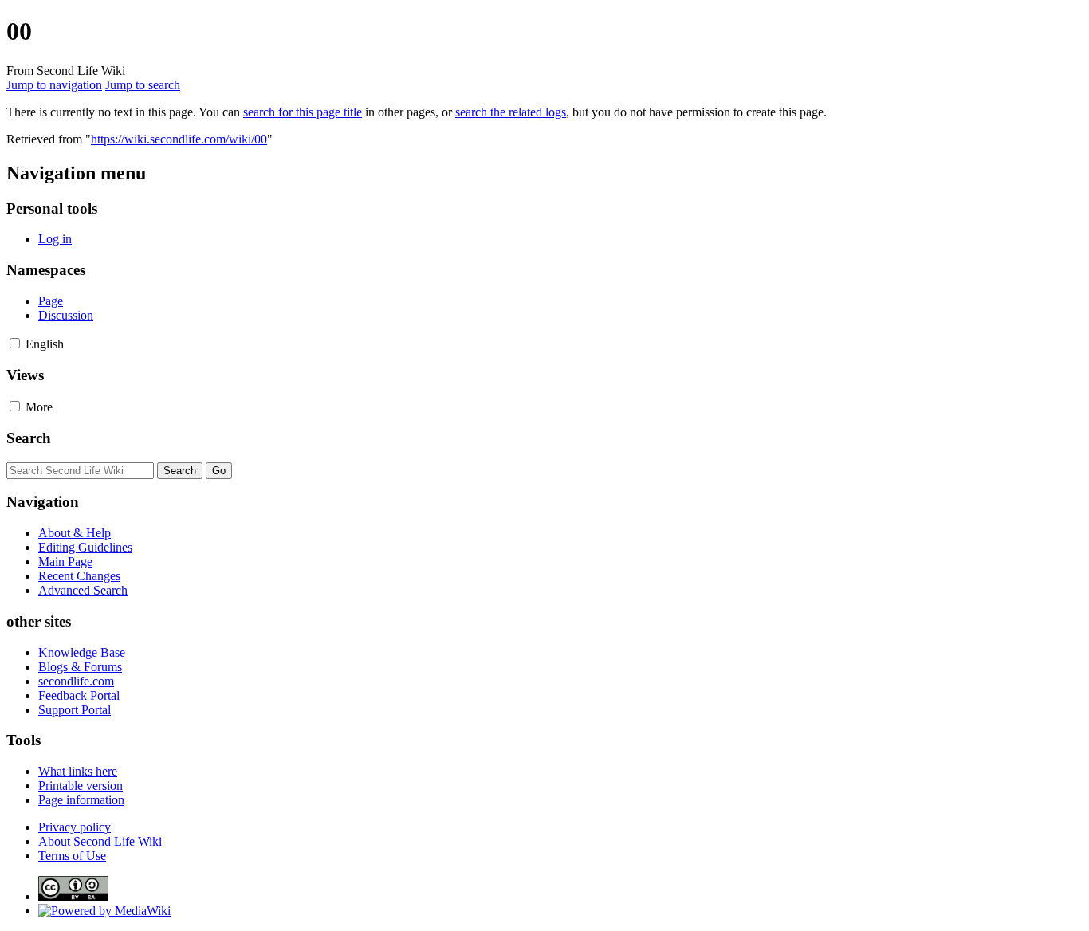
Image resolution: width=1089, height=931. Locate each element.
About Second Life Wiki (100, 841)
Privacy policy (74, 827)
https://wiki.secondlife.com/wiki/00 (179, 139)
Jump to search (142, 85)
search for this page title (302, 112)
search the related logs (510, 112)
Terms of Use (72, 855)
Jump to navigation (54, 85)
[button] (15, 343)
